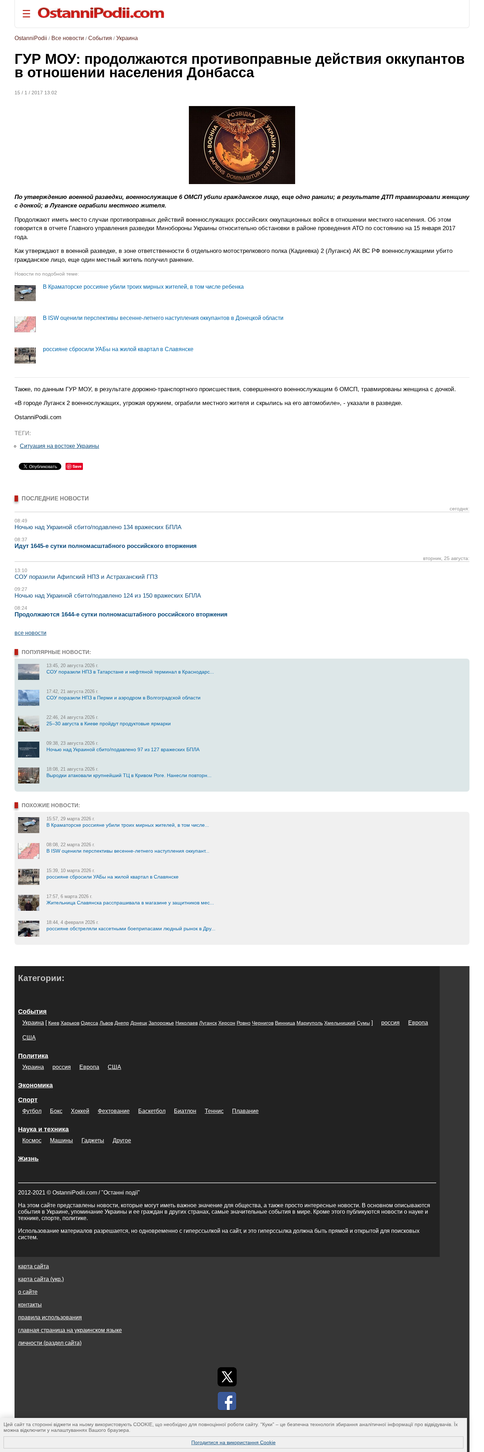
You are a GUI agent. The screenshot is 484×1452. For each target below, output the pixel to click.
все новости (30, 633)
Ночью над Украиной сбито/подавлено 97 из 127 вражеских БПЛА (122, 749)
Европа (418, 1023)
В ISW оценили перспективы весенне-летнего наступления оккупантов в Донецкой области (163, 318)
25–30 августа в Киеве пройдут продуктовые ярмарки (108, 723)
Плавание (245, 1111)
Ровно (244, 1023)
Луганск (208, 1023)
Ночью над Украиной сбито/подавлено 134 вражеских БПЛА (98, 527)
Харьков (70, 1023)
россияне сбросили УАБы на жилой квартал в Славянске (118, 349)
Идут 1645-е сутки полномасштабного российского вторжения (106, 546)
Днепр (121, 1023)
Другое (122, 1140)
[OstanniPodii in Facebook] (227, 1401)
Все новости (67, 38)
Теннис (214, 1111)
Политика (33, 1055)
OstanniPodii (31, 38)
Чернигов (263, 1023)
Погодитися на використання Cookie (233, 1442)
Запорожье (161, 1023)
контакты (30, 1305)
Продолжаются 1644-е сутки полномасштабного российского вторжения (121, 614)
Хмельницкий (339, 1023)
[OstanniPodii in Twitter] (227, 1376)
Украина (127, 38)
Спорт (28, 1099)
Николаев (186, 1023)
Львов (106, 1023)
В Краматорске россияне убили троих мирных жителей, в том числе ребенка (143, 287)
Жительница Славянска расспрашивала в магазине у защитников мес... (130, 902)
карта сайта (33, 1266)
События (100, 38)
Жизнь (28, 1158)
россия (390, 1023)
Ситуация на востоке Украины (59, 446)
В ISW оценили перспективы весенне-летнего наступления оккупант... (127, 851)
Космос (31, 1140)
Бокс (56, 1111)
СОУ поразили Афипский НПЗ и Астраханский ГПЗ (86, 576)
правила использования (50, 1317)
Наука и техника (43, 1129)
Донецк (138, 1023)
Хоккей (80, 1111)
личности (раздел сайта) (49, 1343)
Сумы (363, 1023)
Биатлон (185, 1111)
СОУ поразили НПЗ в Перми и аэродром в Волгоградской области (123, 697)
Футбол (31, 1111)
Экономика (35, 1085)
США (29, 1038)
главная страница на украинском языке (70, 1330)
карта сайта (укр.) (41, 1279)
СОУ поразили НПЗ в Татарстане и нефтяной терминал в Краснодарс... (130, 672)
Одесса (89, 1023)
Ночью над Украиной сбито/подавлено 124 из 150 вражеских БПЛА (108, 595)
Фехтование (114, 1111)
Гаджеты (92, 1140)
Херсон (226, 1023)
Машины (61, 1140)
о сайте (28, 1292)
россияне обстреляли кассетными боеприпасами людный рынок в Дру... (130, 928)
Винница (285, 1023)
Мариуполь (310, 1023)
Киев (53, 1023)
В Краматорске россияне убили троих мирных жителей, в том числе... (127, 825)
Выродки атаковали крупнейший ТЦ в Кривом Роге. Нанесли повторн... (129, 775)
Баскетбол (151, 1111)
